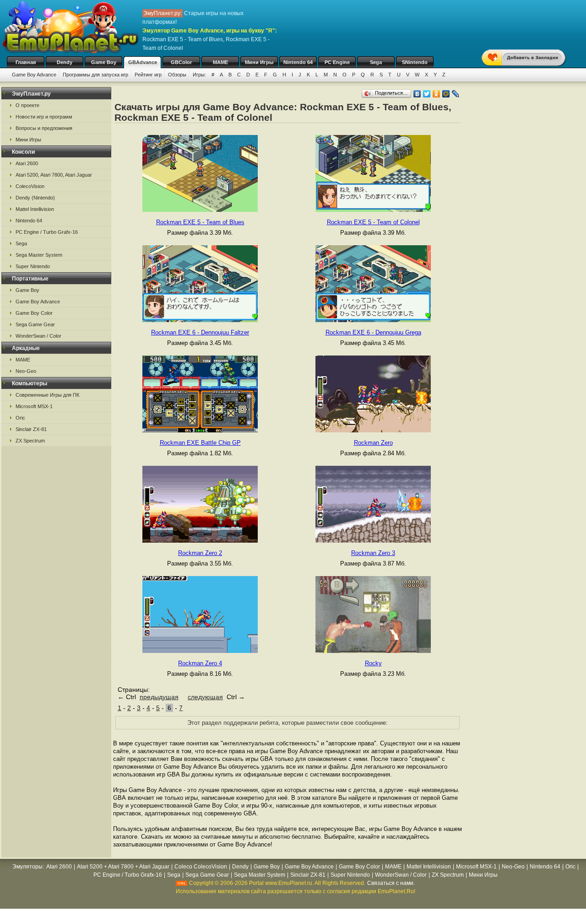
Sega (376, 62)
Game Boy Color (34, 313)
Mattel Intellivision (35, 209)
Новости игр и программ (44, 116)
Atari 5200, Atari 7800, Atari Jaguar (54, 175)
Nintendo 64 (298, 62)
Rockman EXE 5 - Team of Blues (200, 222)
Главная (26, 62)
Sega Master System (39, 255)
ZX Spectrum (30, 440)
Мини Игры (259, 62)
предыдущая (159, 697)
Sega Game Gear (35, 324)
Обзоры (177, 74)
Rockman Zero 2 (200, 553)
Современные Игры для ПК (47, 395)
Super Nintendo (33, 266)
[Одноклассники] (436, 94)
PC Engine (337, 62)
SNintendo (415, 62)
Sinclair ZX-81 (31, 429)
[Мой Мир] (446, 94)
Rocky (373, 663)
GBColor (181, 62)
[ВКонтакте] (417, 94)
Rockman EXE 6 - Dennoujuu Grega (373, 332)
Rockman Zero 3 (373, 553)
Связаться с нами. (391, 883)
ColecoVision (30, 186)
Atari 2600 (27, 163)
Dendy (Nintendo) (35, 197)
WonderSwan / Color (38, 336)
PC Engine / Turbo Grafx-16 (47, 232)
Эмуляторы (27, 866)
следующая (205, 697)
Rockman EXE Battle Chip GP (200, 442)
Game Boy (103, 62)
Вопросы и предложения (44, 128)
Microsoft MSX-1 (34, 406)
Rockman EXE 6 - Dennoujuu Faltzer (200, 332)
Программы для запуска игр (95, 74)
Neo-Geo (26, 371)
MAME (220, 62)
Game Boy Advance (34, 74)
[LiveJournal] (456, 94)
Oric (20, 417)
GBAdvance (142, 62)
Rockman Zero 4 (200, 663)
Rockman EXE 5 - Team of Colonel (373, 222)
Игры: (199, 74)
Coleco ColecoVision (200, 866)
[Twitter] (427, 94)
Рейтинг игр (148, 74)
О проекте (27, 105)
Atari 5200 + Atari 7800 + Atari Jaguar (123, 866)
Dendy (64, 62)
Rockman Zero (373, 442)
